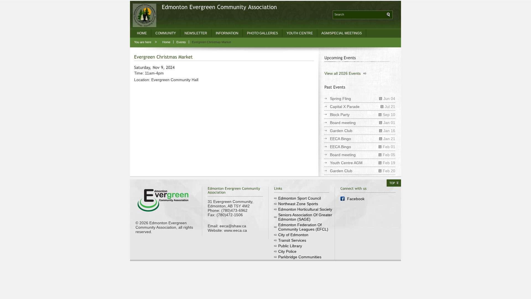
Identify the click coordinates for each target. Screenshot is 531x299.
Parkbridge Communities (299, 257)
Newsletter (195, 33)
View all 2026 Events (342, 73)
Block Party (340, 114)
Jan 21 (389, 138)
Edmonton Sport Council (299, 198)
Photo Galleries (262, 33)
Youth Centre (300, 33)
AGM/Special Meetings (341, 33)
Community (165, 33)
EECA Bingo (340, 138)
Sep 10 (389, 114)
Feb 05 (389, 155)
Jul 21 (390, 106)
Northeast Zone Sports (298, 204)
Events (181, 42)
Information (227, 33)
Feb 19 (389, 163)
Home (142, 33)
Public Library (290, 246)
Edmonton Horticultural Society (305, 209)
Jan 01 (389, 122)
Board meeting (343, 122)
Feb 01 (389, 147)
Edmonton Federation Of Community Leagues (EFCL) (303, 227)
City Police (287, 251)
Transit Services (292, 240)
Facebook (356, 199)
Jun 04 (389, 98)
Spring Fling (340, 98)
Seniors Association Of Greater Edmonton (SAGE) (305, 217)
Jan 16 (389, 130)
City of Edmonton (293, 235)
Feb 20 (389, 171)
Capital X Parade (345, 106)
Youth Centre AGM (346, 163)
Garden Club (341, 130)
